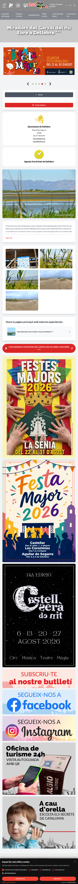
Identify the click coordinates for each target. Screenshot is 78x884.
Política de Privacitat (8, 882)
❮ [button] (28, 83)
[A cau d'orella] (4, 5)
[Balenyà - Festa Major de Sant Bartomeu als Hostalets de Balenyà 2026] (39, 61)
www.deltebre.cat (39, 138)
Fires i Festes (44, 15)
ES (70, 5)
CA (67, 5)
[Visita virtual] (18, 5)
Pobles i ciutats (19, 15)
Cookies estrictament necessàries (16, 869)
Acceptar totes (20, 878)
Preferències (46, 869)
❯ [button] (50, 83)
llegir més (9, 238)
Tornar (40, 95)
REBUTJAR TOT (58, 878)
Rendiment (34, 869)
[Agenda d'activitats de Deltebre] (39, 156)
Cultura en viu (71, 15)
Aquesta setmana (5, 15)
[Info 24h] (25, 5)
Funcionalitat (60, 869)
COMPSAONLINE (71, 882)
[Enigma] (11, 5)
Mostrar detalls (10, 873)
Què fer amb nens (57, 15)
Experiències (34, 15)
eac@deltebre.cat (39, 141)
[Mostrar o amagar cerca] (74, 5)
